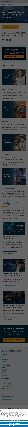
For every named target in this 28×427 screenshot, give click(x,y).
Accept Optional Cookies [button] (14, 420)
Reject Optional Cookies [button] (14, 423)
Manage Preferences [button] (14, 425)
